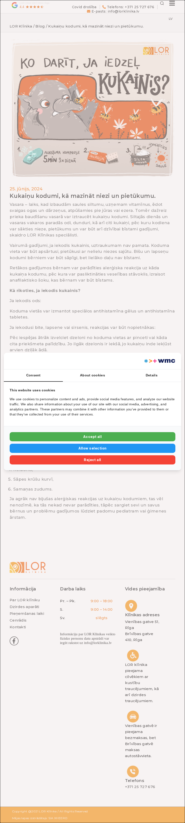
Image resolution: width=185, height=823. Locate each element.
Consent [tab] (33, 375)
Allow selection (93, 448)
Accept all (92, 437)
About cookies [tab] (92, 375)
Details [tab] (152, 375)
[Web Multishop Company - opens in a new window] (159, 361)
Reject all (92, 460)
